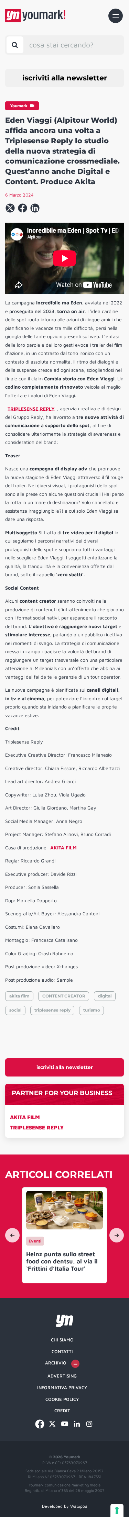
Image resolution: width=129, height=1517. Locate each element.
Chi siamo (62, 1339)
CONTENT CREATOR (63, 996)
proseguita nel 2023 (31, 311)
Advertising (62, 1376)
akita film (19, 996)
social (15, 1010)
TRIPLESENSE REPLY (37, 1127)
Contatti (62, 1351)
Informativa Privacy (62, 1387)
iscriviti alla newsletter (64, 78)
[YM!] (35, 15)
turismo (91, 1010)
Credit (62, 1410)
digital (105, 996)
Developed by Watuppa (64, 1506)
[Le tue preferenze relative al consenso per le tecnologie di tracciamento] (116, 1510)
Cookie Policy (62, 1399)
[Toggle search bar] (15, 44)
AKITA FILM (25, 1117)
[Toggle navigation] (115, 16)
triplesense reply (52, 1010)
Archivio (55, 1362)
